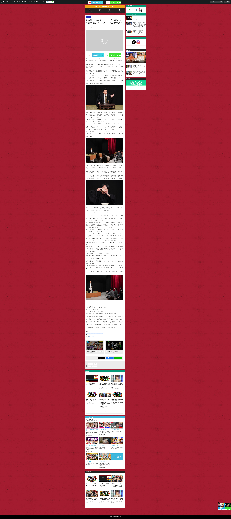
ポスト (102, 357)
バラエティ (91, 363)
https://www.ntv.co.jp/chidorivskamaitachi (94, 333)
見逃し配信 (120, 11)
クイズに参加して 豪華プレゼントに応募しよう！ (104, 484)
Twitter (134, 42)
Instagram (138, 42)
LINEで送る (118, 357)
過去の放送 (100, 11)
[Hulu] (113, 2)
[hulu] (52, 2)
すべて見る (104, 411)
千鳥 (89, 366)
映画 (25, 1)
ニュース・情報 (12, 1)
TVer (96, 55)
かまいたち (94, 366)
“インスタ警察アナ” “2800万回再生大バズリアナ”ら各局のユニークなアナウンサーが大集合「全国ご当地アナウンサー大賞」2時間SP (92, 500)
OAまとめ (88, 17)
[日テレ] (2, 1)
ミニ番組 (36, 1)
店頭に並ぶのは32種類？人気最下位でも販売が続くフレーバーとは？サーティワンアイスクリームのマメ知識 (104, 500)
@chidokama (91, 336)
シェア (111, 357)
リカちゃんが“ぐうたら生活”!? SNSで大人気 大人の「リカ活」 (91, 485)
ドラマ (7, 1)
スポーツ (28, 1)
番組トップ (90, 11)
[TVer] (48, 2)
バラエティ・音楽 (19, 1)
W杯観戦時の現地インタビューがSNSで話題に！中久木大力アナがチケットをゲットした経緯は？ (117, 485)
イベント (40, 1)
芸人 (95, 363)
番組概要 (109, 11)
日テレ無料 (141, 10)
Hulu (113, 55)
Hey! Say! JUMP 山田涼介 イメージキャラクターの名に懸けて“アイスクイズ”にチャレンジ (117, 500)
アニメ (32, 1)
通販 (43, 1)
